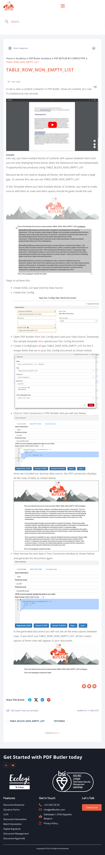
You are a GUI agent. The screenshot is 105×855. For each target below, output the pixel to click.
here (40, 341)
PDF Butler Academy (40, 58)
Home (9, 58)
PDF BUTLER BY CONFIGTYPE (69, 58)
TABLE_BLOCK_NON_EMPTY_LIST (27, 721)
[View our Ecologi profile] (19, 779)
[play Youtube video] (52, 125)
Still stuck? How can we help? (24, 710)
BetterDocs (56, 733)
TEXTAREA (59, 721)
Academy (21, 58)
